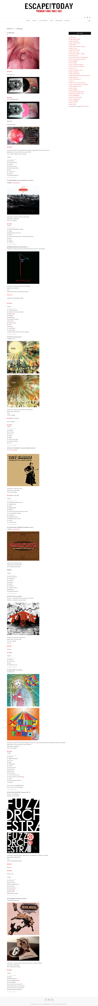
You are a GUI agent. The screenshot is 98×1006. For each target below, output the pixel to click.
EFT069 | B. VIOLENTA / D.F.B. (75, 70)
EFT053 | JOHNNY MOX (74, 99)
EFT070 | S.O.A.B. (73, 68)
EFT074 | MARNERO (73, 61)
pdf (12, 873)
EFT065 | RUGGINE (73, 77)
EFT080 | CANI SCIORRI (74, 50)
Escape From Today (14, 20)
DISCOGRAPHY (43, 20)
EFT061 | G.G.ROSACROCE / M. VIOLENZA (78, 84)
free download (16, 182)
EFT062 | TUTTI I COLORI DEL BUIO (77, 82)
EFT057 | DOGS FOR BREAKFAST (76, 91)
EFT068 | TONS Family (74, 72)
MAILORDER (59, 20)
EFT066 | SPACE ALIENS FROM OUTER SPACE (79, 75)
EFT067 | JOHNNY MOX (74, 73)
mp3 (13, 313)
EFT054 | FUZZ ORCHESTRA (75, 97)
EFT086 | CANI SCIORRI (74, 39)
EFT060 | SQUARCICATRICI (75, 86)
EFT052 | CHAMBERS (73, 101)
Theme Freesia (53, 1004)
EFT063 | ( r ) (71, 81)
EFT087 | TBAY (72, 37)
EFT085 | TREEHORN (73, 41)
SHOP (51, 20)
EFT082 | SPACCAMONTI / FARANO (77, 46)
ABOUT (28, 20)
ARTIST (35, 20)
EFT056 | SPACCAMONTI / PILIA (76, 93)
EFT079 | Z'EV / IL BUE (74, 52)
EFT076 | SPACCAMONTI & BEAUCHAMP (78, 57)
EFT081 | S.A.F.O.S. (73, 48)
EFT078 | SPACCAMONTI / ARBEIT (77, 53)
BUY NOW (9, 147)
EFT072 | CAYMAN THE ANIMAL (76, 64)
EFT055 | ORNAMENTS (74, 95)
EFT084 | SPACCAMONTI (74, 43)
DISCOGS (67, 20)
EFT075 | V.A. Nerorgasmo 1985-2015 (77, 59)
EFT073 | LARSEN (73, 62)
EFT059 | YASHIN (73, 88)
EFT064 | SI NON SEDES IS (75, 79)
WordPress (64, 1004)
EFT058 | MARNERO (73, 90)
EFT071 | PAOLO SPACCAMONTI (76, 66)
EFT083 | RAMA (72, 44)
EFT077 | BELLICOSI (73, 55)
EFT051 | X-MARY (73, 102)
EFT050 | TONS (72, 104)
